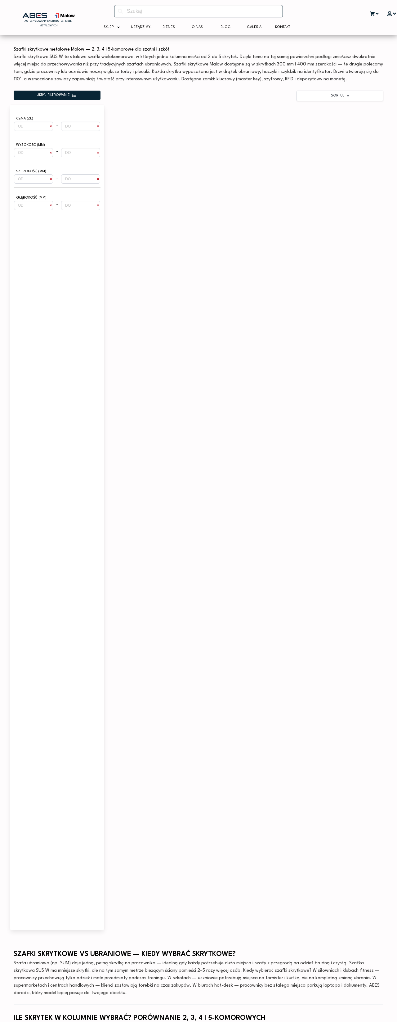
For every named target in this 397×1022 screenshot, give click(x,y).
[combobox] (198, 11)
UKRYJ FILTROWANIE (53, 95)
